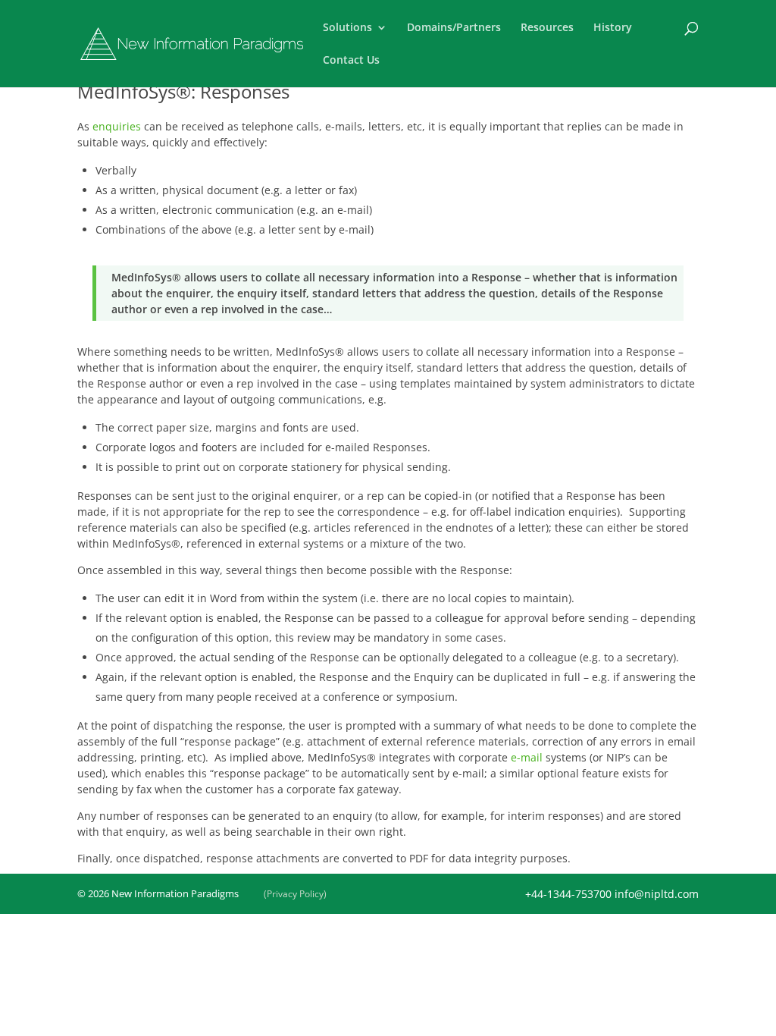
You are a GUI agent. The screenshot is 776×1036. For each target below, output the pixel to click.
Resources (547, 28)
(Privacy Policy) (295, 893)
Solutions (347, 28)
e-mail (527, 757)
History (612, 28)
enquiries (116, 126)
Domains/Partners (454, 28)
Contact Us (351, 61)
